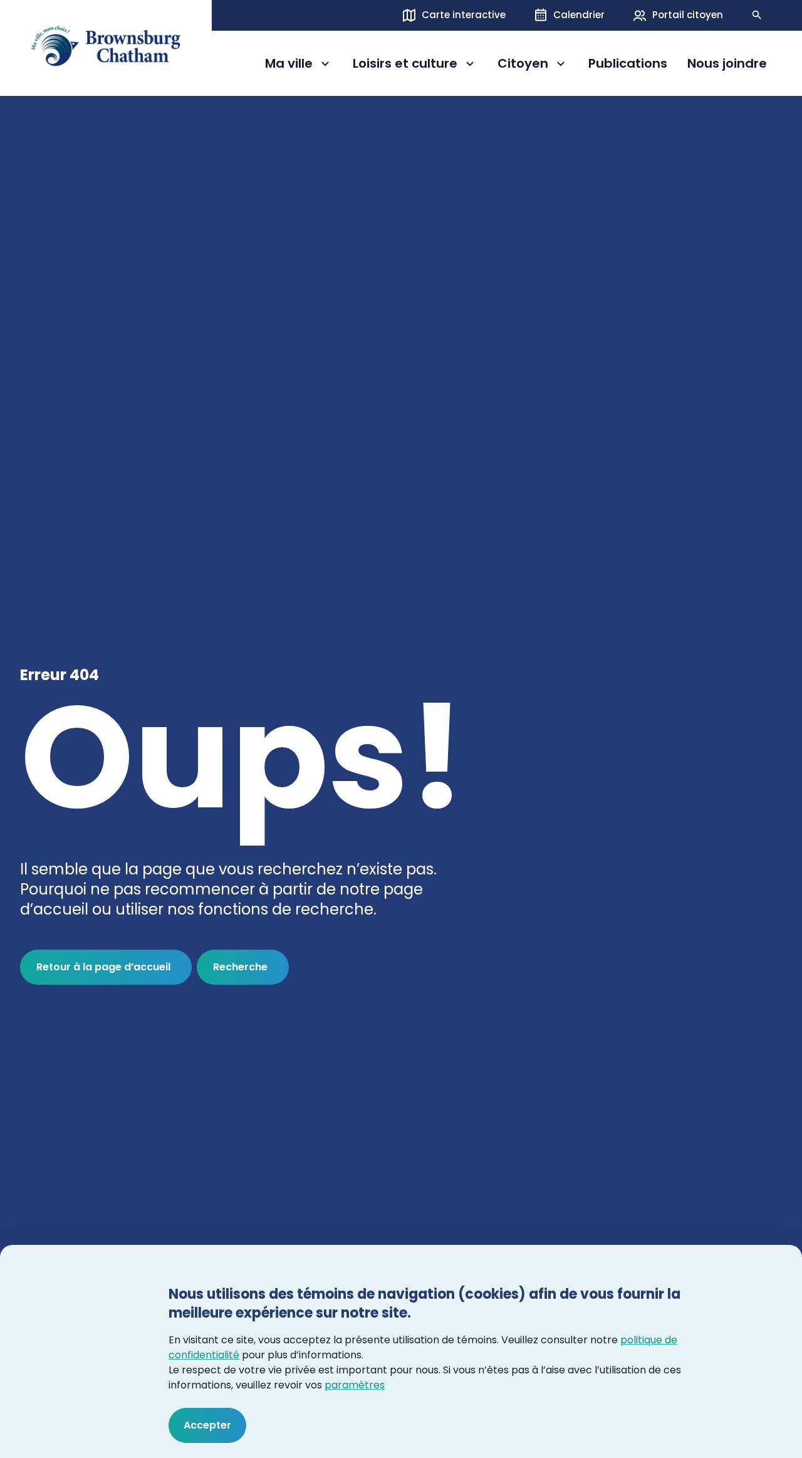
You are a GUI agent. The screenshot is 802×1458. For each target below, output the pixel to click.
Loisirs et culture (405, 65)
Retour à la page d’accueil (103, 967)
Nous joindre (727, 64)
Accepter (207, 1425)
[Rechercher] (757, 15)
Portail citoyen (687, 14)
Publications (627, 64)
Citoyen (532, 65)
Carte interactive (464, 14)
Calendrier (579, 14)
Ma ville (299, 65)
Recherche (240, 967)
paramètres (355, 1385)
